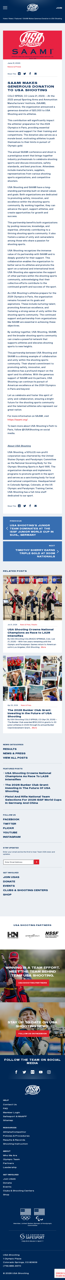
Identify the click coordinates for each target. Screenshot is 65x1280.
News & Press (14, 67)
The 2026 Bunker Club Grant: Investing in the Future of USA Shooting (27, 788)
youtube (10, 832)
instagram (12, 836)
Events (9, 885)
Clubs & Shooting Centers (25, 890)
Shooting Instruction (15, 1144)
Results (10, 749)
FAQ (5, 1108)
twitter (9, 823)
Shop (7, 894)
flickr (8, 828)
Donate (9, 881)
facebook (11, 819)
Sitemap (8, 1120)
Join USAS (11, 877)
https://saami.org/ (18, 419)
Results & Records (14, 1140)
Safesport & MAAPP (15, 1116)
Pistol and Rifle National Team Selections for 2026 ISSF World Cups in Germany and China (33, 799)
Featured (18, 18)
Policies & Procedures (16, 1136)
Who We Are (10, 1155)
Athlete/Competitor (14, 1132)
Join (59, 8)
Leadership (10, 1167)
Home (5, 18)
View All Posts (15, 757)
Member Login (11, 1112)
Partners (8, 1163)
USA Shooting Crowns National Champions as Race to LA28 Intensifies (28, 776)
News (11, 18)
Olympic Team (11, 1159)
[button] (19, 73)
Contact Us (10, 1104)
